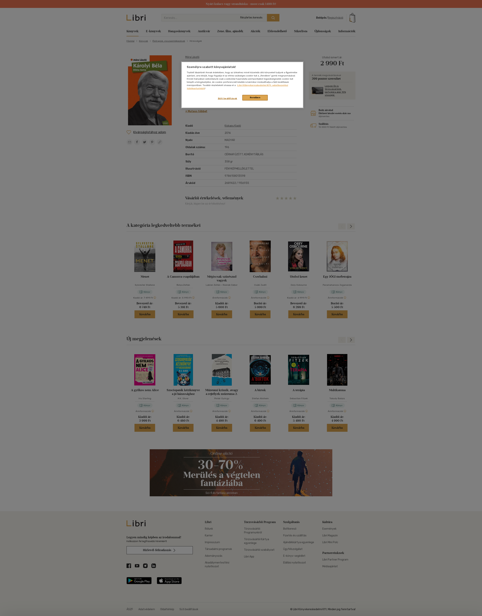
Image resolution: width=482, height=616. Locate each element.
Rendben (255, 97)
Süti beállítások (227, 98)
